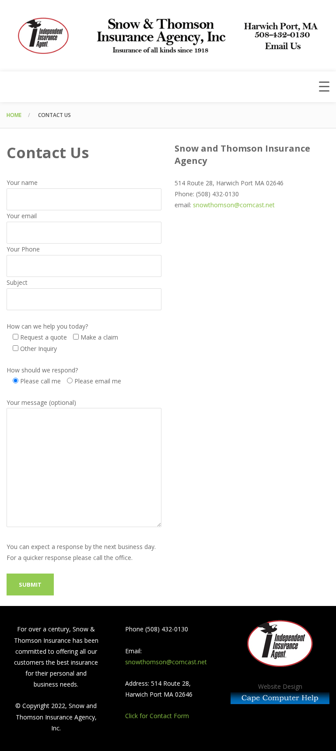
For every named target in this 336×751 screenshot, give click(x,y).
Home (14, 115)
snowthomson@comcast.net (234, 205)
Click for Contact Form (157, 716)
